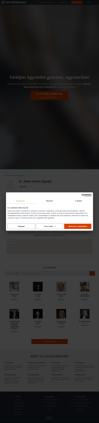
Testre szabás (48, 226)
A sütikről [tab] (78, 201)
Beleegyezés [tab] (20, 201)
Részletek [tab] (49, 201)
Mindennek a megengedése (78, 226)
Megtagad (21, 226)
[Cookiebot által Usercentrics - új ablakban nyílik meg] (83, 195)
